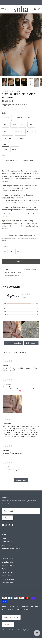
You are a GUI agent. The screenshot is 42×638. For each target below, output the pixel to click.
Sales (3, 609)
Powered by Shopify (24, 630)
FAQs (4, 569)
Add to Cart (21, 262)
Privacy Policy (7, 576)
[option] (21, 44)
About (4, 538)
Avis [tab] (7, 352)
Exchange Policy (8, 566)
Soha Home (24, 606)
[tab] (19, 352)
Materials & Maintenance (11, 548)
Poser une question (13, 343)
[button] (12, 329)
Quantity (5, 247)
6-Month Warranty (21, 2)
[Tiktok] (9, 525)
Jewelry (4, 606)
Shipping (5, 105)
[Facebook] (3, 525)
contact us (6, 545)
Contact (26, 609)
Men (31, 606)
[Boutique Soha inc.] (21, 9)
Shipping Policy (8, 562)
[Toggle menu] (2, 9)
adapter (29, 207)
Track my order (7, 572)
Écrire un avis (31, 343)
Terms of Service (8, 579)
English (6, 624)
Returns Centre (8, 583)
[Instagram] (6, 525)
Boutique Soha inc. (12, 630)
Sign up (7, 518)
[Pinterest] (12, 525)
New (36, 606)
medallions (6, 198)
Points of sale (7, 541)
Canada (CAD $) (10, 617)
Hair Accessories (13, 606)
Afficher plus (21, 480)
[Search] (7, 9)
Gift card (19, 609)
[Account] (34, 9)
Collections (11, 609)
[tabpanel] (21, 421)
